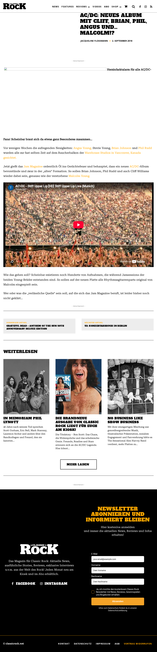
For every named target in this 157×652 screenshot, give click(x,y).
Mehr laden (78, 464)
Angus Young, (82, 148)
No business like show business (125, 420)
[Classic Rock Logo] (14, 6)
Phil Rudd (145, 148)
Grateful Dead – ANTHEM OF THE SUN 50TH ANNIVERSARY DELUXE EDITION (35, 327)
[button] (133, 7)
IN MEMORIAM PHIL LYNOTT (22, 420)
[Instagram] (145, 7)
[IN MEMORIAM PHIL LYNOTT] (26, 386)
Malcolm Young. (79, 176)
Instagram (56, 583)
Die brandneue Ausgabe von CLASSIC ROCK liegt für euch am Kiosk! (77, 424)
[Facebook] (140, 7)
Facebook (25, 583)
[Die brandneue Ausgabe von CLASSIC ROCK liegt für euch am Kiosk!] (78, 386)
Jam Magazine (33, 166)
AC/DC (134, 166)
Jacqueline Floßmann (94, 41)
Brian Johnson (121, 148)
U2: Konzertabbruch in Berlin (106, 325)
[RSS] (151, 7)
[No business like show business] (131, 386)
